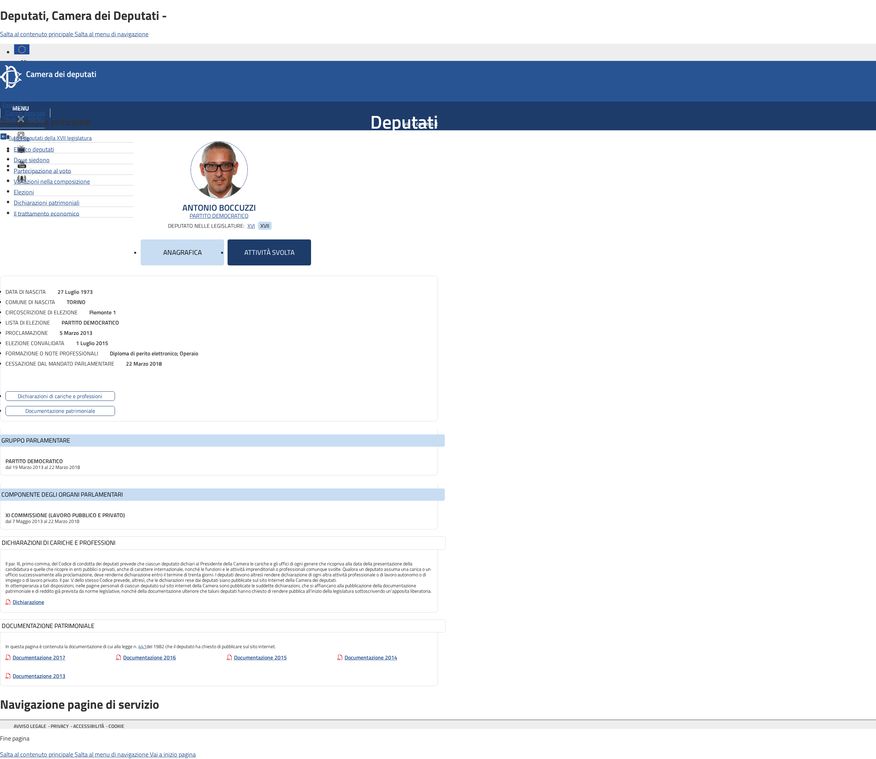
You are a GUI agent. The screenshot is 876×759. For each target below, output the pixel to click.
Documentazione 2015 (260, 657)
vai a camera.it (421, 123)
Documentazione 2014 (371, 657)
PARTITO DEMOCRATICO (219, 216)
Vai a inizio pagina (173, 754)
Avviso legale (30, 726)
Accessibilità (88, 726)
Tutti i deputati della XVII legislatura (50, 138)
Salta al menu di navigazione (112, 34)
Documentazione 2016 (149, 657)
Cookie (116, 726)
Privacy (60, 726)
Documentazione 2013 (39, 676)
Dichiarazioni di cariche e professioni (60, 396)
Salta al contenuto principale (37, 34)
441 (142, 646)
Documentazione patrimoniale (60, 411)
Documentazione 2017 (39, 657)
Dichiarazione (28, 602)
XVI (251, 226)
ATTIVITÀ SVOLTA (269, 252)
